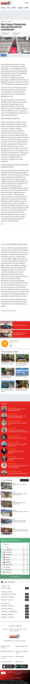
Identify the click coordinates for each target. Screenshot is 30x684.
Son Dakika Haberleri (7, 661)
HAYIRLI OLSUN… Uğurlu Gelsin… (17, 438)
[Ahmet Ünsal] (4, 451)
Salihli (26, 7)
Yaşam (9, 21)
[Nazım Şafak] (4, 429)
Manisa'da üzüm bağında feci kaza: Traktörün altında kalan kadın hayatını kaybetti (22, 364)
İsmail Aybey (11, 407)
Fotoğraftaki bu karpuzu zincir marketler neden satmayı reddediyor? (18, 431)
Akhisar (14, 7)
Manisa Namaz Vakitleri (8, 651)
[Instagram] (15, 626)
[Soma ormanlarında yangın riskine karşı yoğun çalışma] (7, 358)
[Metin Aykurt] (4, 458)
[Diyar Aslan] (4, 465)
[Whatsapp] (20, 626)
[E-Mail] (10, 346)
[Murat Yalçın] (4, 415)
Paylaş (4, 55)
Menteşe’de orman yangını (21, 376)
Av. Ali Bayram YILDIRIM (14, 471)
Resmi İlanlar (17, 630)
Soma (11, 630)
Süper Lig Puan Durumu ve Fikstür (7, 657)
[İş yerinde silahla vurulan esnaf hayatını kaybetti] (7, 371)
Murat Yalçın (12, 414)
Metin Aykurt (12, 456)
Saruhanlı (25, 629)
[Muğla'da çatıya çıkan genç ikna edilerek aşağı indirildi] (22, 384)
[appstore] (8, 666)
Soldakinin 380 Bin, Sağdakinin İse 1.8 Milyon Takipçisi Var (18, 466)
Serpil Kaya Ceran (13, 442)
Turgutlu (20, 7)
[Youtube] (18, 626)
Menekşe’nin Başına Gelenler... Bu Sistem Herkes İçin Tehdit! (17, 416)
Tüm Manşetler (20, 656)
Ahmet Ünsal (12, 449)
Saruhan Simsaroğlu (14, 421)
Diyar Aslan (11, 463)
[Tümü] (28, 403)
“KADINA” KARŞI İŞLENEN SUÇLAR (18, 473)
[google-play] (21, 666)
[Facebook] (9, 626)
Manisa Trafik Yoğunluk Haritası (22, 652)
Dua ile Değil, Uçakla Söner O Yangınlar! (16, 459)
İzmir (8, 7)
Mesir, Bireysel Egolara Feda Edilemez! (15, 452)
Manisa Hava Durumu (23, 646)
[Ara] (25, 3)
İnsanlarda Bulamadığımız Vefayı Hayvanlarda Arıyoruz (16, 409)
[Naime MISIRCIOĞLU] (4, 437)
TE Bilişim (18, 677)
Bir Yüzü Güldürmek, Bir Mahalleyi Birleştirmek (17, 445)
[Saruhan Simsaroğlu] (4, 422)
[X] (12, 626)
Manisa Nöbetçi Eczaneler (5, 647)
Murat (11, 342)
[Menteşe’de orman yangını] (22, 371)
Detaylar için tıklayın (15, 576)
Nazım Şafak (11, 428)
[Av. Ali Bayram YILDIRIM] (4, 472)
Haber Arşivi (20, 661)
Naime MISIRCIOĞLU (13, 436)
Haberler (3, 21)
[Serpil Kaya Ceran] (4, 444)
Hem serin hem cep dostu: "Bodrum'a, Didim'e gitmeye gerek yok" (7, 390)
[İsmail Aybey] (4, 408)
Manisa (3, 7)
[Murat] (4, 343)
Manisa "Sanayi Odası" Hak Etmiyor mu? (17, 423)
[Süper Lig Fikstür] (28, 582)
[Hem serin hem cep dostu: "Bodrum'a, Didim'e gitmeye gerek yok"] (7, 384)
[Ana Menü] (27, 3)
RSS (4, 672)
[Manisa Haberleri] (6, 3)
